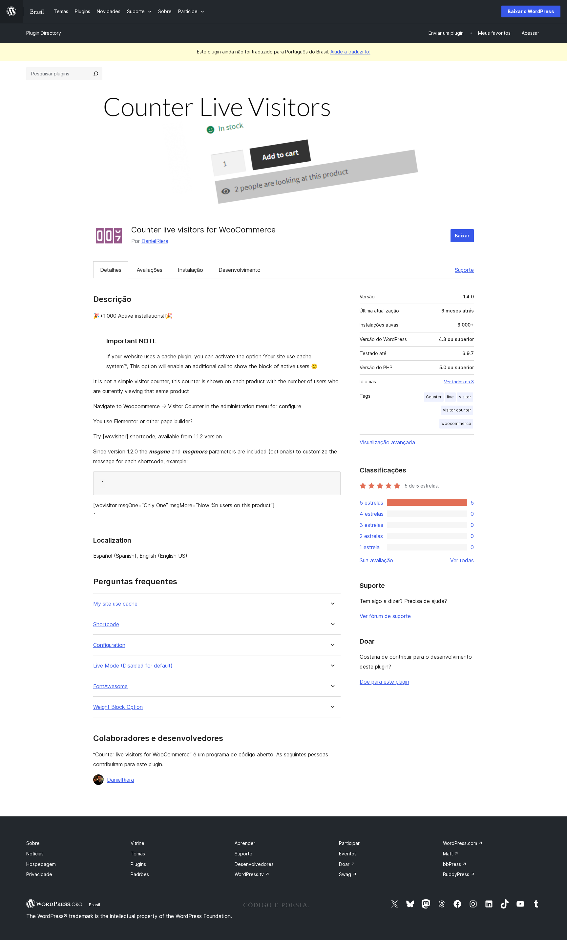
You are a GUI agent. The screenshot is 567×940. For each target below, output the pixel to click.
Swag (348, 874)
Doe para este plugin (384, 681)
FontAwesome (110, 686)
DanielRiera (154, 241)
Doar (347, 864)
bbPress (455, 864)
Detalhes (110, 270)
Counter (434, 396)
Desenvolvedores (254, 864)
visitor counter (457, 410)
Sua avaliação (376, 560)
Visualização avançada (387, 442)
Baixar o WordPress (531, 11)
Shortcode (106, 624)
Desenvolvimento (240, 270)
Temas (138, 853)
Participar (349, 843)
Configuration (109, 645)
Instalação (190, 270)
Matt (450, 853)
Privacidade (39, 874)
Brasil (94, 904)
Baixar (462, 235)
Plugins (138, 864)
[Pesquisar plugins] (95, 73)
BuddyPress (459, 874)
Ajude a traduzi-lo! (350, 51)
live (450, 396)
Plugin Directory (43, 33)
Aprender (245, 843)
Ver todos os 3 (459, 381)
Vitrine (137, 843)
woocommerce (456, 423)
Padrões (140, 874)
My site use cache (115, 604)
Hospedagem (41, 864)
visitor (465, 396)
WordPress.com (463, 843)
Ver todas (462, 560)
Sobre (33, 843)
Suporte (464, 270)
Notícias (35, 853)
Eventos (348, 853)
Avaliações (149, 270)
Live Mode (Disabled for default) (133, 666)
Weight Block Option (118, 707)
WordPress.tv (252, 874)
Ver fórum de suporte (385, 616)
